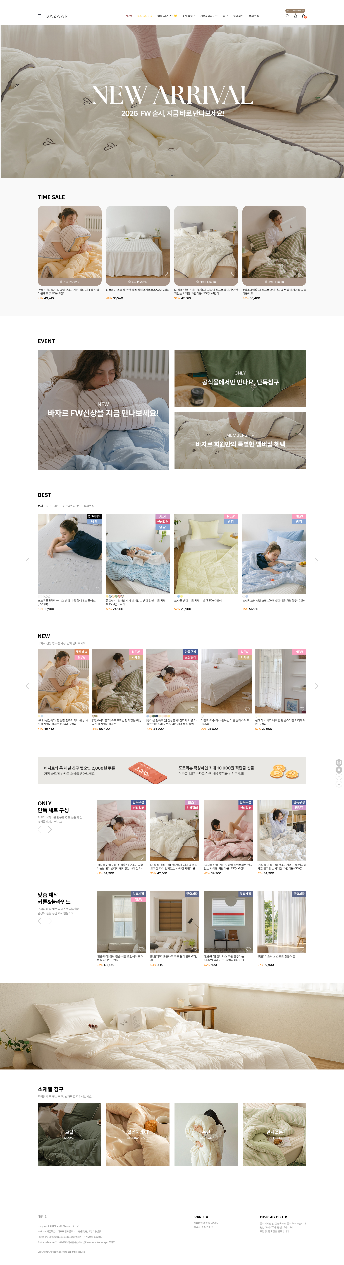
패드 (57, 506)
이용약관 (42, 1216)
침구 (225, 15)
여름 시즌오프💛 (167, 15)
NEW (129, 15)
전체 (40, 506)
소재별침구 (188, 15)
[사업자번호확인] (77, 1242)
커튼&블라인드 (209, 15)
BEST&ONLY (144, 15)
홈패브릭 (254, 15)
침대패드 (238, 15)
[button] (27, 560)
